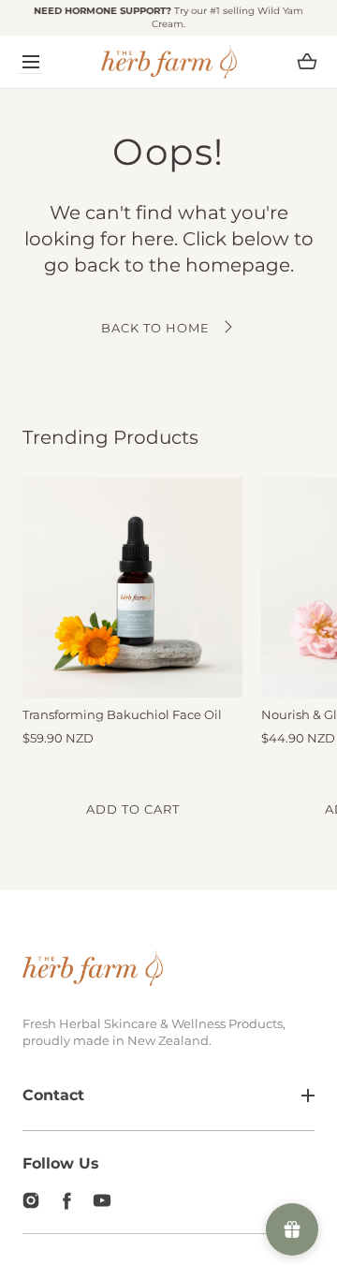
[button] (30, 61)
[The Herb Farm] (169, 62)
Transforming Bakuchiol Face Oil (122, 714)
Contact (53, 1095)
